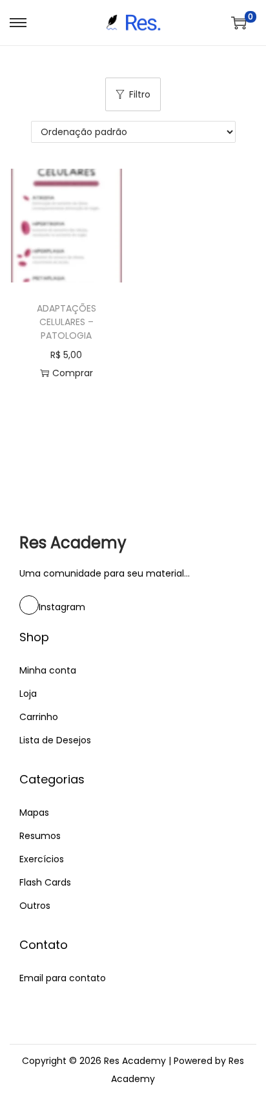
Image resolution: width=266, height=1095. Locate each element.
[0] (239, 22)
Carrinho (38, 716)
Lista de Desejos (55, 740)
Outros (34, 905)
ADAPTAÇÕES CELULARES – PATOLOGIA (66, 322)
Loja (28, 693)
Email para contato (62, 978)
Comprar (72, 373)
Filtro (139, 94)
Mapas (34, 812)
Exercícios (41, 859)
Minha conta (47, 670)
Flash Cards (45, 882)
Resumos (40, 835)
